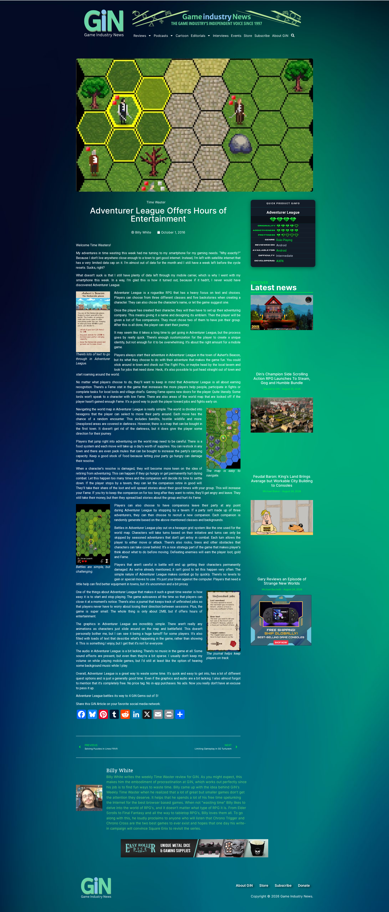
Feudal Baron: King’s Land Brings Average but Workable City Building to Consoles (282, 480)
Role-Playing (284, 240)
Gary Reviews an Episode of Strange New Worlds (282, 581)
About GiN (280, 36)
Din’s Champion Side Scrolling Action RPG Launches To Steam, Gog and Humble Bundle (281, 378)
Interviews (221, 36)
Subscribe (262, 36)
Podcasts (161, 36)
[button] (292, 35)
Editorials (198, 36)
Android (281, 250)
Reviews (140, 36)
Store (248, 36)
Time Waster (156, 202)
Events (236, 36)
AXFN (279, 261)
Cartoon (182, 36)
